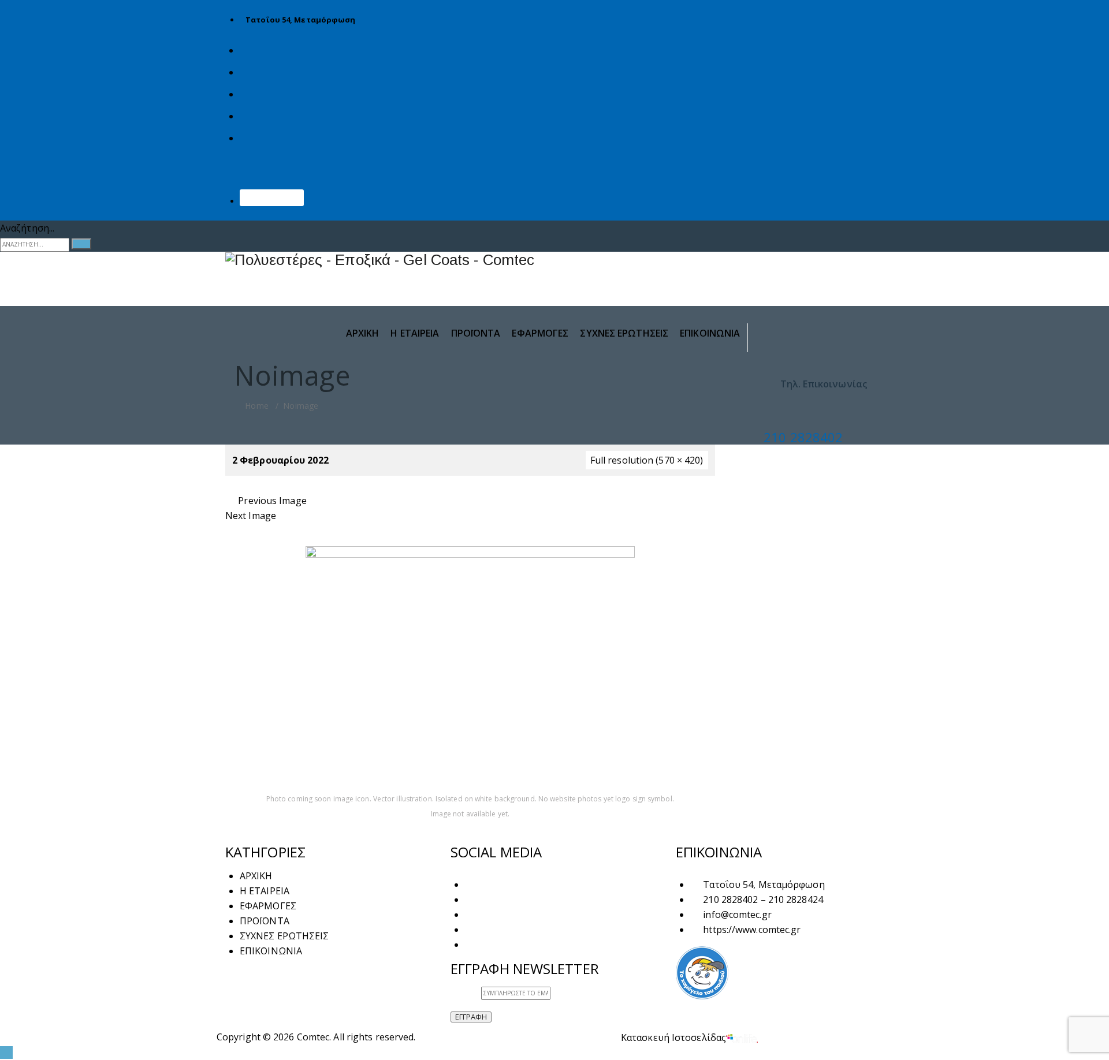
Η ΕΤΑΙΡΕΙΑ (414, 333)
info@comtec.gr (737, 914)
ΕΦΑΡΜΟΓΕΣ (540, 333)
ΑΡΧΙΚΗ (362, 333)
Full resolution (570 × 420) (647, 460)
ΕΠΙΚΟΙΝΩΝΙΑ (271, 200)
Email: (466, 992)
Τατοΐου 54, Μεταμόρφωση (300, 19)
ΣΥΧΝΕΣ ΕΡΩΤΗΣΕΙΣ (624, 333)
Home (255, 405)
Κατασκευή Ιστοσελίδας (673, 1037)
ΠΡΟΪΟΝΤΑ (476, 333)
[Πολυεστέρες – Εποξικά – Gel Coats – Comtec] (554, 260)
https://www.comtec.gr (752, 929)
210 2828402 (803, 437)
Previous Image (272, 500)
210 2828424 (795, 899)
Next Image (250, 515)
